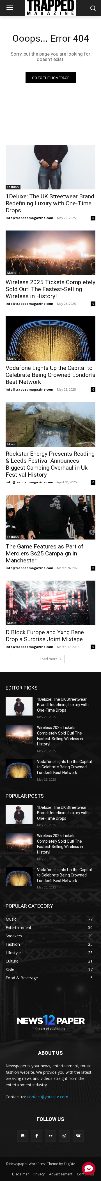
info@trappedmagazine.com (29, 218)
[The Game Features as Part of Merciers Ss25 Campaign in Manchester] (50, 517)
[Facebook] (36, 1135)
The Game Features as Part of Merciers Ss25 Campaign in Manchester (45, 553)
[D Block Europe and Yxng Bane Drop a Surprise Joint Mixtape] (50, 603)
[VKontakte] (78, 1135)
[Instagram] (64, 1135)
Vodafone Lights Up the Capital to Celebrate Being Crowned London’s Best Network (50, 375)
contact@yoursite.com (47, 1096)
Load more (49, 659)
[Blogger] (22, 1135)
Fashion (13, 187)
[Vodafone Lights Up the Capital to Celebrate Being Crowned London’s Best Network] (50, 338)
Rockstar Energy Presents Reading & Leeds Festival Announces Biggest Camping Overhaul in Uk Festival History (50, 464)
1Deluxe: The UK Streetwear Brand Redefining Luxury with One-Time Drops (50, 203)
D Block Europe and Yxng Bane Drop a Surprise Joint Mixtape (45, 636)
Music (11, 273)
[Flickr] (50, 1135)
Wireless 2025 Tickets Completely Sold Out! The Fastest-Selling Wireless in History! (50, 289)
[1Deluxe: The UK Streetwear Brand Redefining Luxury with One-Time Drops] (50, 167)
